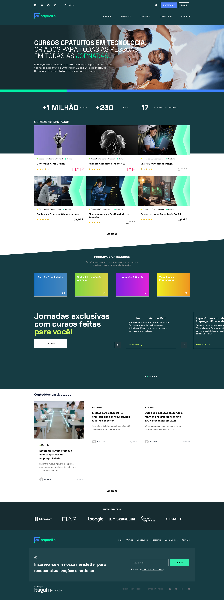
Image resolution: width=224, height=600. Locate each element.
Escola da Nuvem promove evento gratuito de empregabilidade (55, 454)
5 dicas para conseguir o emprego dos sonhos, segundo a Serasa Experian (111, 416)
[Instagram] (55, 5)
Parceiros (145, 16)
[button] (118, 345)
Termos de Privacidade (152, 569)
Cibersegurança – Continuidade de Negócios (109, 215)
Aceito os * (148, 569)
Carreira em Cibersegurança (157, 163)
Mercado (45, 445)
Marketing (98, 407)
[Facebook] (48, 5)
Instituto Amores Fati (151, 318)
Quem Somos (166, 16)
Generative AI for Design (51, 163)
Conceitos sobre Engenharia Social (161, 214)
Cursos (107, 16)
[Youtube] (42, 5)
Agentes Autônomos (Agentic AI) (107, 163)
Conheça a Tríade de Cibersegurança (58, 214)
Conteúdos (125, 16)
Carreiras (150, 407)
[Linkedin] (35, 5)
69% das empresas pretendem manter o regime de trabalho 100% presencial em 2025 (164, 416)
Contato (185, 16)
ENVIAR (179, 563)
